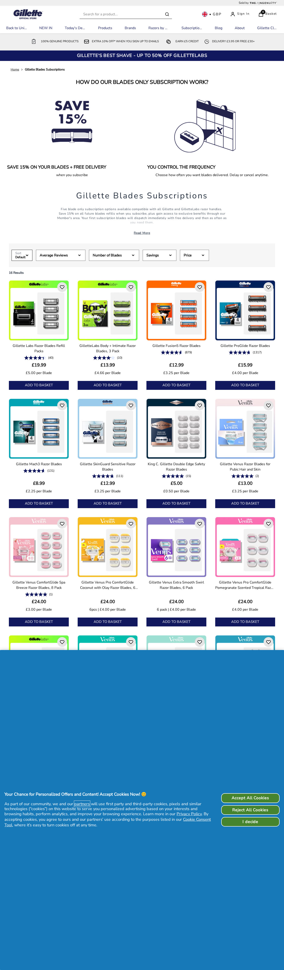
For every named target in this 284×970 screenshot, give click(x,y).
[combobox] (126, 14)
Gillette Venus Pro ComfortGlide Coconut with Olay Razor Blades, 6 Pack (107, 585)
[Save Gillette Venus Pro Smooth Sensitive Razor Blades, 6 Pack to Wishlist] (200, 642)
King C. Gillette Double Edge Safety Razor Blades (176, 467)
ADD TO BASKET (39, 385)
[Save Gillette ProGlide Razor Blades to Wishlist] (268, 287)
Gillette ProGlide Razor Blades (245, 345)
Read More (142, 233)
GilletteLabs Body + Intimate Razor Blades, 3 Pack (107, 348)
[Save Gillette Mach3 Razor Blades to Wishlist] (62, 405)
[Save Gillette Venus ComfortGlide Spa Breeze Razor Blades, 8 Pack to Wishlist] (62, 524)
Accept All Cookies (250, 798)
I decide (250, 821)
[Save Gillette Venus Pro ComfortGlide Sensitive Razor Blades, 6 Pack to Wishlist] (131, 642)
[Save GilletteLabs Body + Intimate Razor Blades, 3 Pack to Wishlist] (131, 287)
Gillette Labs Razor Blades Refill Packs (39, 348)
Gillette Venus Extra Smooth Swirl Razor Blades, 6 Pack (176, 585)
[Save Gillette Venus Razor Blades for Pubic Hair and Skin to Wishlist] (268, 405)
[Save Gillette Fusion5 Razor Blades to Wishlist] (200, 287)
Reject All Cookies (250, 810)
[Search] (167, 14)
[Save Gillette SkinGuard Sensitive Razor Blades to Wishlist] (131, 405)
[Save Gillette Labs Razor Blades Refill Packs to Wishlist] (62, 287)
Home (15, 69)
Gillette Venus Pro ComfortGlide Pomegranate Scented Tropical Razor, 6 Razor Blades (245, 585)
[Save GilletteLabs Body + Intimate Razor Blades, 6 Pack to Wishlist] (62, 642)
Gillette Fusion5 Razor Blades (176, 345)
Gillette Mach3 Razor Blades (39, 464)
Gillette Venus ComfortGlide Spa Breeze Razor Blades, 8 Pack (38, 585)
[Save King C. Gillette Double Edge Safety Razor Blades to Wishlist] (200, 405)
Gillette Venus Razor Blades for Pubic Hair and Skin (245, 467)
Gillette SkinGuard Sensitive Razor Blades (108, 467)
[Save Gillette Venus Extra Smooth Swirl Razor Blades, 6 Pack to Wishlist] (200, 524)
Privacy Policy (189, 814)
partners (82, 804)
